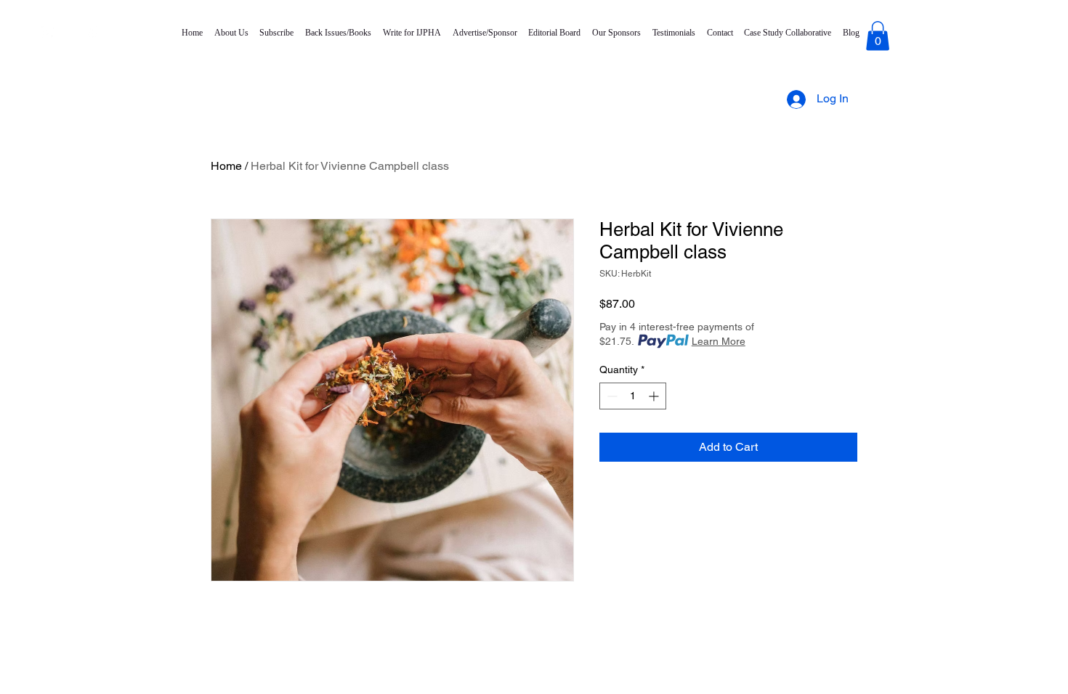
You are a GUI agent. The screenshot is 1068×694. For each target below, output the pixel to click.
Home (226, 166)
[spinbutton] (633, 396)
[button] (877, 36)
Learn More (718, 341)
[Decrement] (611, 396)
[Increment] (655, 396)
